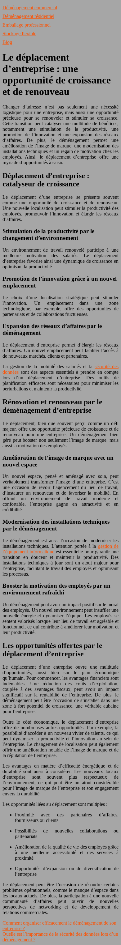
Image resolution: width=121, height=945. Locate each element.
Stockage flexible (19, 33)
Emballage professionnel (26, 25)
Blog (7, 42)
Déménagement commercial (29, 7)
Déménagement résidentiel (28, 16)
